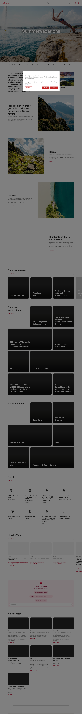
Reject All (45, 87)
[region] (41, 81)
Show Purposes (28, 87)
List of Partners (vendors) (29, 84)
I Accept (54, 87)
